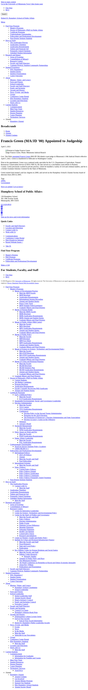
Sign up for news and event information (15, 217)
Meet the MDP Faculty (27, 293)
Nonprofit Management (23, 426)
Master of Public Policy (23, 335)
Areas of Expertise (16, 505)
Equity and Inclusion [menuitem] (17, 88)
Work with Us (11, 232)
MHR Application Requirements (31, 316)
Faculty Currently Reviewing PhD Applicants (31, 388)
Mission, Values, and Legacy (20, 585)
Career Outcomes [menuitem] (16, 76)
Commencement (16, 654)
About (8, 583)
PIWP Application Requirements (31, 436)
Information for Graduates (24, 656)
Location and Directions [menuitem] (19, 101)
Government (5, 183)
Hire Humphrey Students (19, 641)
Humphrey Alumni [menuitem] (17, 121)
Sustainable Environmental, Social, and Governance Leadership (38, 401)
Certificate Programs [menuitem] (17, 32)
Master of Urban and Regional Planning (29, 362)
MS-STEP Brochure (26, 353)
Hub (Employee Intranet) (15, 240)
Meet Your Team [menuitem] (16, 109)
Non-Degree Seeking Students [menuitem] (21, 38)
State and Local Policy (27, 546)
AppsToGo (19, 670)
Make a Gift (5, 265)
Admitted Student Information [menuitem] (21, 53)
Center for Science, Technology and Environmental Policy (36, 513)
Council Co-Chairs (21, 610)
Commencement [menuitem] (16, 107)
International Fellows (22, 453)
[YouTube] (44, 211)
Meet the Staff (24, 488)
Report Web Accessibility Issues (29, 283)
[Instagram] (44, 215)
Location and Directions (14, 228)
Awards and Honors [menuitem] (17, 90)
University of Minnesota (22, 281)
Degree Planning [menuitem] (16, 113)
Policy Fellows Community (29, 476)
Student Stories (15, 577)
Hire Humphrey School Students (26, 685)
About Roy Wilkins (26, 565)
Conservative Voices (26, 534)
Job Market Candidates (23, 382)
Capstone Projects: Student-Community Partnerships (29, 571)
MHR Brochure (25, 314)
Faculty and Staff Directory (15, 226)
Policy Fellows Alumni (27, 471)
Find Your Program (12, 287)
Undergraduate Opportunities (20, 444)
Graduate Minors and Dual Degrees (32, 308)
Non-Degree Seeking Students (21, 480)
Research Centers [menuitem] (16, 61)
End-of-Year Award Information (30, 621)
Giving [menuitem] (12, 94)
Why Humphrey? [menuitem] (16, 69)
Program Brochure (21, 384)
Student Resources (16, 662)
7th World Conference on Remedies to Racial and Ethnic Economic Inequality (47, 563)
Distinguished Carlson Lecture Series (28, 617)
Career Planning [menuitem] (16, 115)
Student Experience (13, 573)
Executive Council (21, 604)
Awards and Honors (17, 614)
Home (8, 131)
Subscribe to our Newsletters (25, 635)
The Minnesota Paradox (28, 561)
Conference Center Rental (15, 238)
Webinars (22, 422)
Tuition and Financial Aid (19, 494)
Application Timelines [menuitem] (18, 45)
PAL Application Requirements (30, 442)
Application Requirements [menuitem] (19, 47)
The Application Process (19, 484)
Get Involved (19, 679)
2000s (3, 181)
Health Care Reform (26, 532)
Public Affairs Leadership (24, 438)
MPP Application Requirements (30, 343)
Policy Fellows (20, 467)
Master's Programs (16, 289)
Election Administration (23, 403)
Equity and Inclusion (17, 608)
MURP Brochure (25, 366)
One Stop (9, 8)
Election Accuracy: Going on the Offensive (39, 420)
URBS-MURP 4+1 (22, 449)
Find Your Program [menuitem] (12, 26)
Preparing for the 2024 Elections (35, 415)
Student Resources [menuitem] (16, 111)
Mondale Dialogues (26, 527)
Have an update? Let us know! (12, 187)
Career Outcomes (16, 581)
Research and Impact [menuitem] (13, 55)
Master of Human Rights (24, 310)
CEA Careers (24, 407)
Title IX (8, 246)
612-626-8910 (6, 205)
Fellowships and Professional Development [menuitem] (25, 36)
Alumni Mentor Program (24, 681)
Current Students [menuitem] (12, 105)
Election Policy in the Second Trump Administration (43, 413)
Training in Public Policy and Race (31, 558)
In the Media (19, 631)
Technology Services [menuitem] (17, 117)
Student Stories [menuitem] (15, 72)
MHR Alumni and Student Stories (31, 318)
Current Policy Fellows (27, 469)
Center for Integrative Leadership (27, 511)
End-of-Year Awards (22, 619)
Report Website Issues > (14, 242)
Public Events (24, 523)
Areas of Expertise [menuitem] (16, 57)
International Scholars (22, 463)
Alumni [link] (8, 119)
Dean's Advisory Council (24, 600)
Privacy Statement (13, 283)
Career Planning (16, 666)
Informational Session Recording (31, 299)
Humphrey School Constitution (26, 588)
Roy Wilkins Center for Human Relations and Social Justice (36, 550)
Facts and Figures (16, 592)
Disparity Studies (30, 556)
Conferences (23, 411)
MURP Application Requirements (31, 370)
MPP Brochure (24, 339)
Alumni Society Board (23, 598)
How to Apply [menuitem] (11, 40)
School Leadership (21, 590)
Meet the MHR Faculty (27, 312)
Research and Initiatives (27, 536)
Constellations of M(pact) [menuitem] (19, 59)
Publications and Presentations (30, 567)
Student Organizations (18, 579)
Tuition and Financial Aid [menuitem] (19, 49)
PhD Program (10, 257)
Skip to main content (8, 2)
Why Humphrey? (16, 575)
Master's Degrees (12, 255)
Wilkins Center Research (28, 554)
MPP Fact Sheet (25, 341)
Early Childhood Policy (23, 395)
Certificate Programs (13, 259)
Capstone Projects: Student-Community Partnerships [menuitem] (29, 65)
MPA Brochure (24, 326)
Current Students (21, 380)
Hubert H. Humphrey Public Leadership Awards (32, 623)
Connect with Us (12, 230)
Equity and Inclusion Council (25, 602)
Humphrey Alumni (17, 675)
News (17, 629)
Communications (12, 236)
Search (4, 14)
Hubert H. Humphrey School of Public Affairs (17, 18)
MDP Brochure (24, 295)
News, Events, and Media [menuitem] (19, 92)
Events (17, 627)
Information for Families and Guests (28, 658)
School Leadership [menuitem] (17, 84)
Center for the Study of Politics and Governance (32, 515)
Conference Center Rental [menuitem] (19, 96)
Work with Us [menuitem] (15, 103)
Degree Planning (16, 664)
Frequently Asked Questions (20, 496)
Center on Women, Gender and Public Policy (31, 538)
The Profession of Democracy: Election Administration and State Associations (52, 417)
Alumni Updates (11, 135)
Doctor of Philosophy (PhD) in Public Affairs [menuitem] (26, 30)
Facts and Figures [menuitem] (16, 82)
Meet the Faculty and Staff (28, 459)
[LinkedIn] (44, 209)
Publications (23, 548)
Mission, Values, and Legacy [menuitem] (20, 80)
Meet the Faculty (25, 324)
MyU (7, 10)
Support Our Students (22, 683)
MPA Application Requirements (30, 328)
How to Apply (11, 482)
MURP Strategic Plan (27, 368)
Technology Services (17, 668)
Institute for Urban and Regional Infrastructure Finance (34, 540)
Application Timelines (18, 490)
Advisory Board (25, 424)
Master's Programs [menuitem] (16, 28)
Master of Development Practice (26, 291)
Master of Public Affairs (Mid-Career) (28, 322)
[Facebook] (44, 207)
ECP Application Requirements (30, 399)
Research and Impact (13, 503)
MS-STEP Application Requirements (32, 355)
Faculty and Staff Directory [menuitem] (20, 63)
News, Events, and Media (19, 625)
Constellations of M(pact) (19, 507)
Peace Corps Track (26, 303)
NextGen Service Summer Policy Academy (30, 447)
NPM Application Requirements (31, 430)
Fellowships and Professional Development (21, 261)
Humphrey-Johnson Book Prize (26, 612)
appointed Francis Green (21, 156)
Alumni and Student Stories (29, 301)
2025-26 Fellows (25, 455)
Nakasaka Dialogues (26, 529)
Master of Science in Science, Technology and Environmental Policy (39, 349)
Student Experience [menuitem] (13, 67)
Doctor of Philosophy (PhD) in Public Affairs (26, 378)
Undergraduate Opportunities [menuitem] (20, 34)
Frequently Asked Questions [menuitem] (20, 51)
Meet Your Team (16, 660)
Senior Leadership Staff (23, 596)
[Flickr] (44, 213)
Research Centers (16, 509)
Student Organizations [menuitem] (18, 74)
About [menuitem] (8, 78)
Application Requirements (28, 297)
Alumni (8, 133)
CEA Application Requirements (30, 409)
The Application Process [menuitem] (19, 43)
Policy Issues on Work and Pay (26, 432)
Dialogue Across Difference (29, 525)
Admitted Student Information (21, 498)
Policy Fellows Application (29, 473)
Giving (12, 637)
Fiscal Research (25, 544)
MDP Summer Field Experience (30, 306)
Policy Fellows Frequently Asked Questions (35, 478)
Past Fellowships (25, 461)
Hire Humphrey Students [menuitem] (19, 99)
